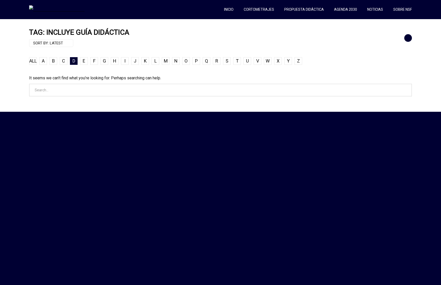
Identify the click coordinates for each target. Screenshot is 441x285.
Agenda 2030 (345, 9)
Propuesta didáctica (304, 9)
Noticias (375, 9)
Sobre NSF (402, 9)
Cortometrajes (259, 9)
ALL (33, 61)
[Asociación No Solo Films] (56, 9)
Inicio (229, 9)
